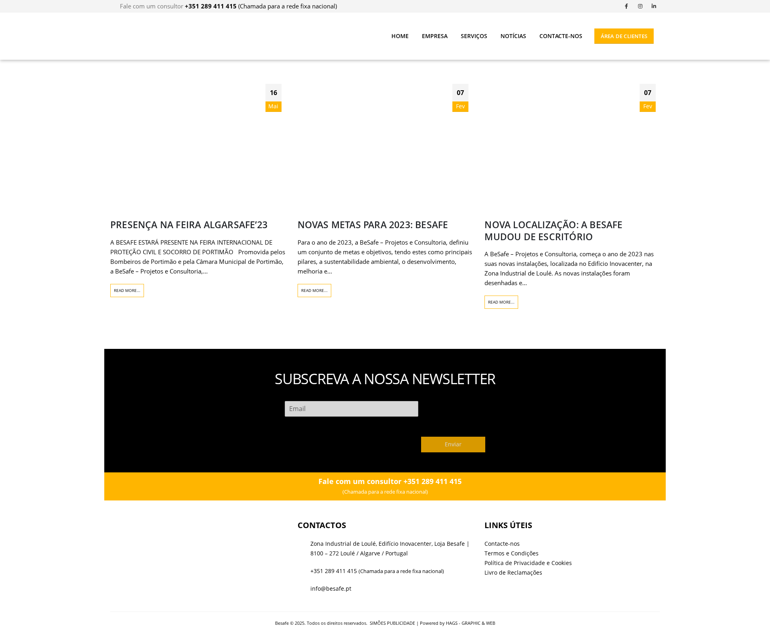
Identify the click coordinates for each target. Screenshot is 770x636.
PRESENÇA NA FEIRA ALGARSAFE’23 (188, 225)
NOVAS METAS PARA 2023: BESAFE (373, 225)
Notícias (513, 36)
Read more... (127, 290)
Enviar (453, 444)
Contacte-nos (560, 36)
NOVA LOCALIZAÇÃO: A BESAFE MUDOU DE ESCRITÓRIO (553, 231)
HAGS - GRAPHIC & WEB (470, 623)
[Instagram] (640, 6)
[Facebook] (626, 6)
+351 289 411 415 (333, 571)
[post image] (198, 145)
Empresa (435, 36)
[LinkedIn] (653, 6)
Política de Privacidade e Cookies (528, 563)
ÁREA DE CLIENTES (624, 36)
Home (400, 36)
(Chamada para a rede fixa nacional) (261, 6)
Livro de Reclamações (513, 572)
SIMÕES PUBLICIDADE (392, 623)
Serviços (474, 36)
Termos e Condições (511, 553)
